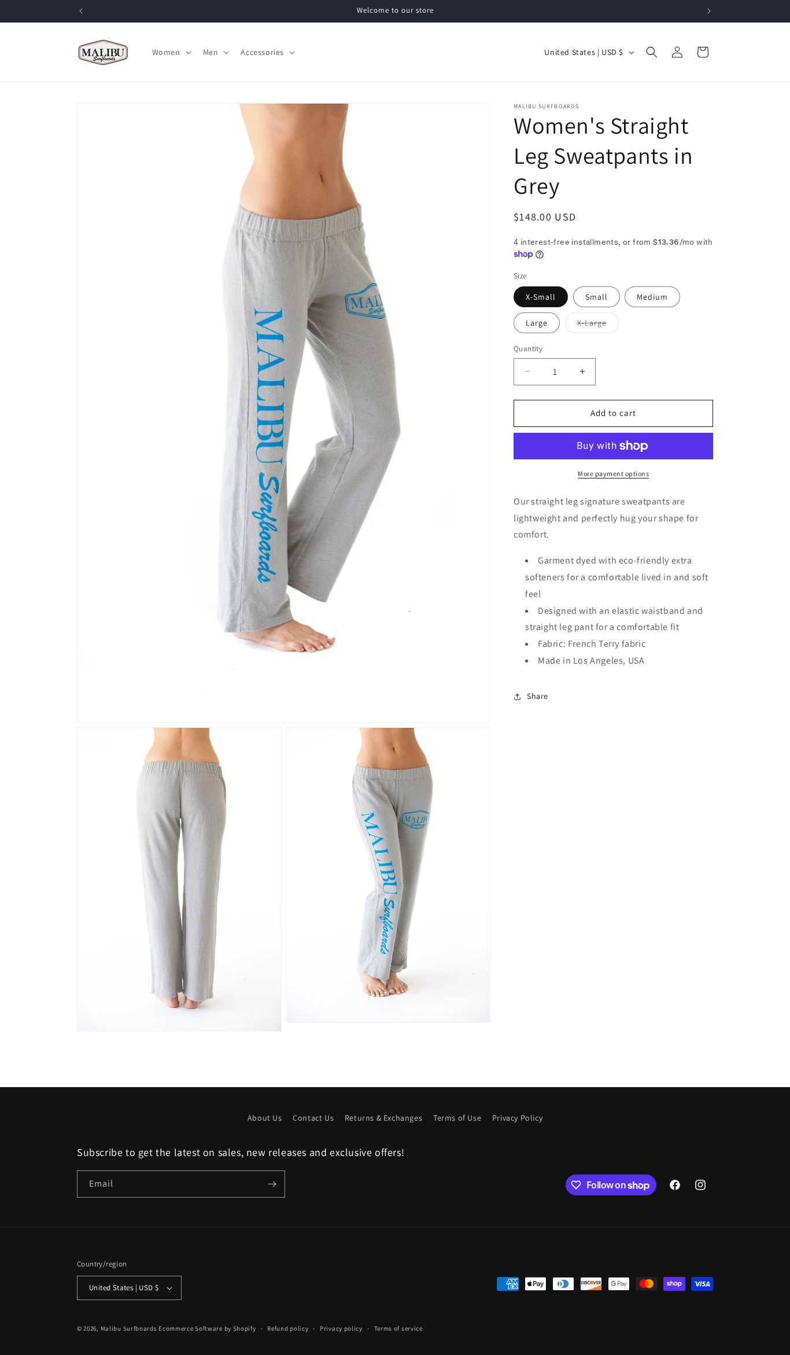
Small (596, 297)
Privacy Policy (517, 1118)
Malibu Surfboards (129, 1328)
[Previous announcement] (81, 11)
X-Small (541, 297)
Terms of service (398, 1328)
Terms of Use (457, 1118)
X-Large (598, 325)
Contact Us (313, 1118)
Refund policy (287, 1328)
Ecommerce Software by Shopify (207, 1328)
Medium (652, 297)
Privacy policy (341, 1328)
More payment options (613, 473)
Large (537, 323)
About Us (265, 1118)
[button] (170, 52)
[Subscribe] (272, 1184)
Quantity (528, 349)
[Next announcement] (709, 11)
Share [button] (537, 696)
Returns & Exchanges (383, 1118)
